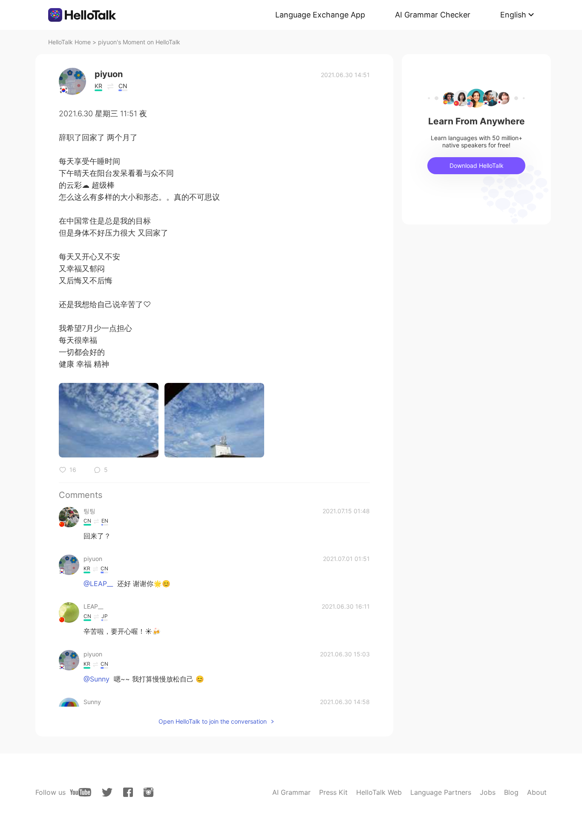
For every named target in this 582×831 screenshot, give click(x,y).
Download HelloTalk (476, 165)
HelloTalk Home (69, 42)
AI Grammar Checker (432, 14)
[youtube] (80, 792)
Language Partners (440, 792)
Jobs (488, 792)
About (537, 792)
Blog (511, 792)
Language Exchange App (320, 14)
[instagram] (148, 792)
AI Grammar (291, 792)
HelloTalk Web (379, 792)
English (513, 14)
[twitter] (107, 792)
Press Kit (333, 792)
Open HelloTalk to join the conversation (212, 721)
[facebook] (128, 792)
